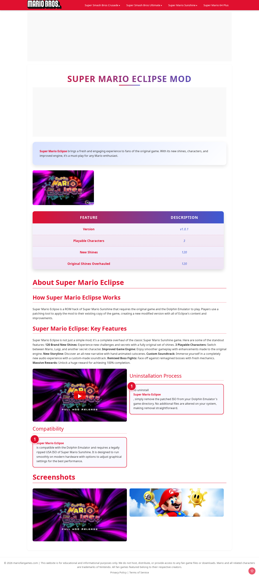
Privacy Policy (118, 572)
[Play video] (80, 395)
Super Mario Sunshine (182, 5)
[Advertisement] (129, 36)
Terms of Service (139, 572)
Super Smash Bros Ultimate (143, 5)
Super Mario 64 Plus (216, 5)
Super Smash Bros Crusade (101, 5)
